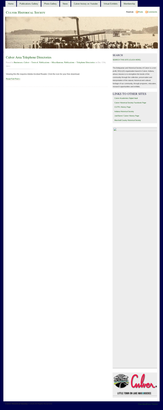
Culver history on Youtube (86, 4)
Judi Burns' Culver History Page (126, 116)
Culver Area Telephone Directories (28, 57)
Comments (152, 12)
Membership (129, 4)
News (65, 4)
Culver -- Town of (31, 62)
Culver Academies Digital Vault (126, 98)
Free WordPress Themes (148, 404)
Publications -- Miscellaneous (51, 62)
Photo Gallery (50, 4)
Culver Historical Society (25, 12)
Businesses (18, 62)
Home (11, 4)
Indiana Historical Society (124, 111)
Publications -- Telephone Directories (79, 62)
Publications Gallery (29, 4)
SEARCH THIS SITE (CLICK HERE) (127, 60)
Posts (140, 12)
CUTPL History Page (122, 107)
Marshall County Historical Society (127, 120)
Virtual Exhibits (111, 4)
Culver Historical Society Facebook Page (130, 103)
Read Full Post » (13, 79)
